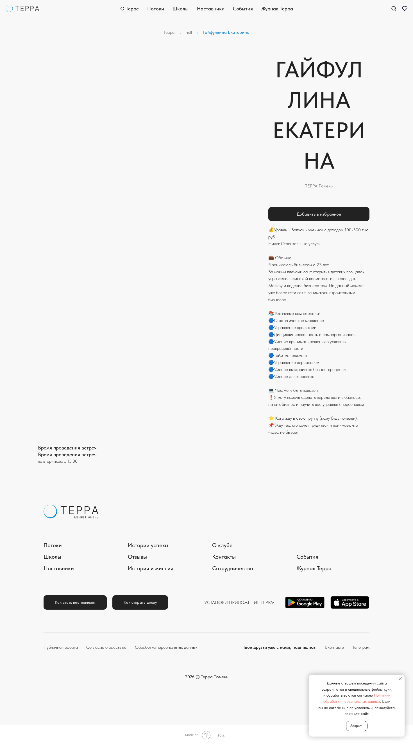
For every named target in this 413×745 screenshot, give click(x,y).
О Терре (129, 9)
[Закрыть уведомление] (400, 679)
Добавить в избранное (319, 214)
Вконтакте (334, 647)
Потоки (155, 9)
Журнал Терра (277, 9)
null (189, 32)
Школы (181, 9)
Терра (169, 32)
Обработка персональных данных (166, 647)
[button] (393, 8)
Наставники (210, 9)
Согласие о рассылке (106, 647)
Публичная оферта (61, 647)
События (243, 9)
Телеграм (360, 647)
